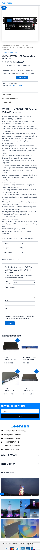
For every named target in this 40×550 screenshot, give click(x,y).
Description (6, 94)
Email (7, 308)
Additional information (10, 98)
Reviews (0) (6, 102)
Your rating (8, 282)
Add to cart (22, 78)
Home (4, 45)
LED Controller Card (13, 45)
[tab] (20, 94)
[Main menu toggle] (36, 3)
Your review (10, 287)
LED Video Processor (9, 53)
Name (7, 300)
